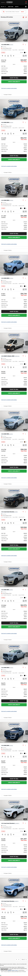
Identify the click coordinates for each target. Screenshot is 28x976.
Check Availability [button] (14, 82)
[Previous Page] (16, 959)
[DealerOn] (4, 969)
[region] (14, 70)
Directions (10, 6)
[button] (26, 31)
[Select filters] (23, 17)
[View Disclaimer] (14, 55)
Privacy (16, 970)
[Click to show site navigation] (26, 6)
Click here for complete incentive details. (9, 88)
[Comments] (24, 56)
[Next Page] (19, 959)
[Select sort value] (26, 17)
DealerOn (9, 970)
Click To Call (14, 78)
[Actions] (25, 44)
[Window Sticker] (26, 56)
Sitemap (13, 970)
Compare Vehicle (7, 94)
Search (22, 11)
